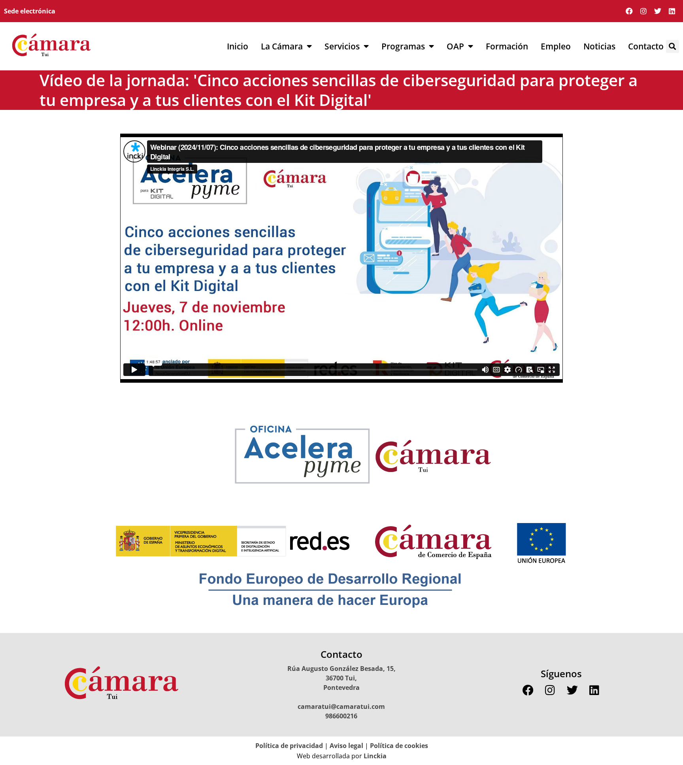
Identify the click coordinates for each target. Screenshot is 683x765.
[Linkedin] (672, 11)
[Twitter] (658, 11)
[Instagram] (643, 11)
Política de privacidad (289, 745)
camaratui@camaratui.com (341, 706)
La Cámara (282, 46)
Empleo (556, 46)
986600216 (341, 716)
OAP (455, 46)
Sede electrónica (29, 11)
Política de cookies (399, 745)
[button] (672, 46)
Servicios (342, 46)
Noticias (599, 46)
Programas (403, 46)
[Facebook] (629, 11)
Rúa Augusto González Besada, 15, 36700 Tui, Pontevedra (341, 678)
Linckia (374, 756)
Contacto (646, 46)
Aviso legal (346, 745)
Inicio (237, 46)
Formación (507, 46)
